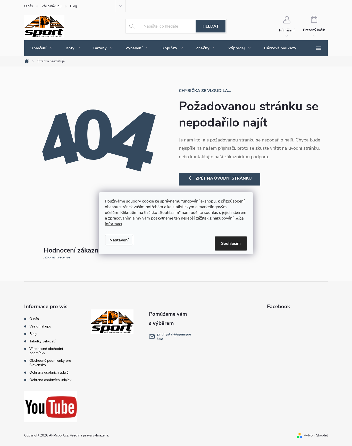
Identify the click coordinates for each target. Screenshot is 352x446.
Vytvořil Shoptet (316, 435)
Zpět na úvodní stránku (224, 178)
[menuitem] (42, 48)
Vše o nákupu (51, 6)
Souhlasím (231, 243)
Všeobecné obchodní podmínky (46, 351)
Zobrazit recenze (57, 257)
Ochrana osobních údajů (49, 372)
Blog (73, 6)
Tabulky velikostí (42, 341)
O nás (28, 6)
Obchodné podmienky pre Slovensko (50, 362)
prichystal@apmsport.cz (174, 336)
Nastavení (119, 240)
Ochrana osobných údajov (50, 379)
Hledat (211, 26)
